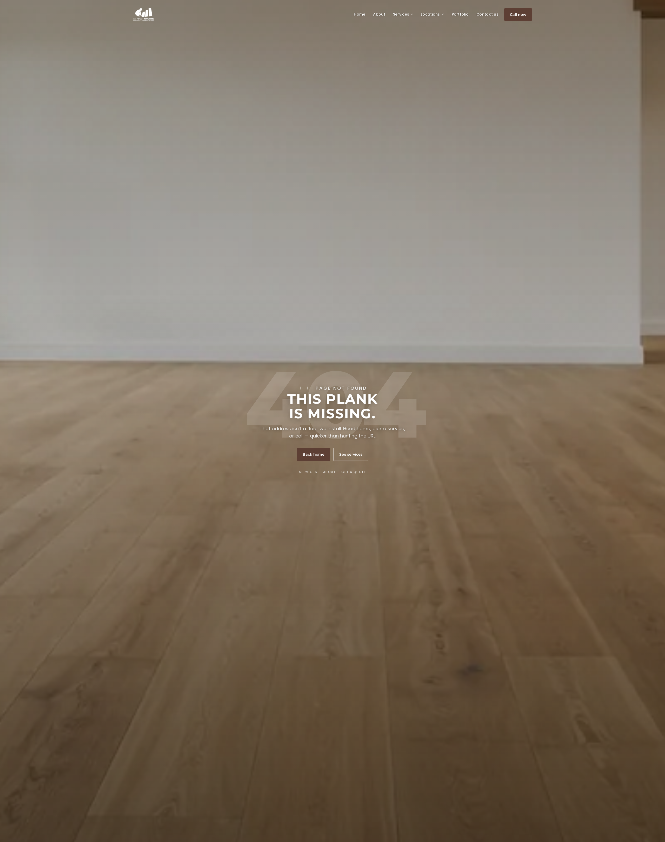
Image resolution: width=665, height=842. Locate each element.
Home (359, 14)
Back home (313, 454)
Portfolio (460, 14)
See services (350, 454)
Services (401, 14)
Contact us (487, 14)
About (379, 14)
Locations (430, 14)
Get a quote (353, 472)
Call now (518, 14)
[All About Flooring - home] (144, 15)
